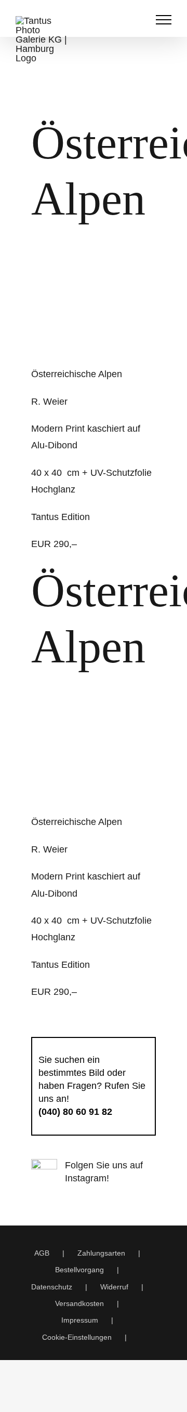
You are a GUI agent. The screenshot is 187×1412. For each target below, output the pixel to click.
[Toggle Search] (138, 19)
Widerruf (114, 1287)
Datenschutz (51, 1287)
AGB (41, 1253)
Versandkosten (79, 1303)
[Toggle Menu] (164, 19)
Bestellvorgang (79, 1270)
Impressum (79, 1320)
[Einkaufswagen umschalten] (116, 19)
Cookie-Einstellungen (77, 1337)
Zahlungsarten (101, 1253)
